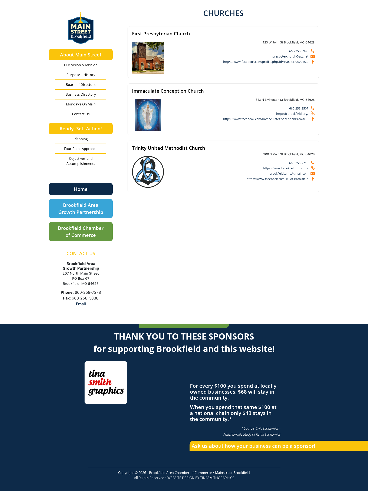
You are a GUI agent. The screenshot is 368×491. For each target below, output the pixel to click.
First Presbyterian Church (161, 33)
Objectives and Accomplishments (80, 161)
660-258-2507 (298, 108)
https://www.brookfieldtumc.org (285, 168)
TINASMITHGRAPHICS (217, 477)
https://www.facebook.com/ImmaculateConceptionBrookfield (265, 119)
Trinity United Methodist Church (168, 148)
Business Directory (81, 94)
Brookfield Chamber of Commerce (81, 231)
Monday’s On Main (81, 104)
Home (81, 189)
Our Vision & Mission (81, 65)
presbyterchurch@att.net (290, 56)
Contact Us (81, 114)
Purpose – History (80, 74)
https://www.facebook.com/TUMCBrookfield (277, 179)
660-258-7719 (298, 163)
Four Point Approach (81, 148)
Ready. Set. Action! (81, 128)
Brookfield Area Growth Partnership (80, 208)
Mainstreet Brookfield (232, 472)
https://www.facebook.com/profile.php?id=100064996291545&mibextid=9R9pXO (265, 62)
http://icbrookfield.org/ (292, 114)
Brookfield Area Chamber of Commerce (180, 472)
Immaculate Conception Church (168, 91)
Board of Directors (81, 84)
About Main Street (81, 54)
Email (81, 304)
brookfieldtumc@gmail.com (288, 173)
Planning (81, 139)
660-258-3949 (298, 51)
